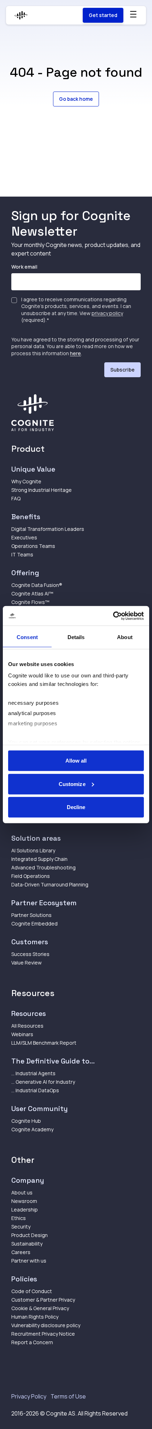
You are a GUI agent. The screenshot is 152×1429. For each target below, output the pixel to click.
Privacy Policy (28, 1396)
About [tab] (125, 637)
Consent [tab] (27, 637)
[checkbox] (14, 300)
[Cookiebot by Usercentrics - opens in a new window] (113, 615)
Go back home (76, 98)
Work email (24, 266)
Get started (103, 15)
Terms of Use (68, 1396)
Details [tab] (76, 637)
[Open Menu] (133, 14)
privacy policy (107, 313)
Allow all (76, 761)
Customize (72, 784)
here (75, 353)
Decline (76, 807)
